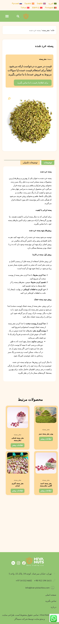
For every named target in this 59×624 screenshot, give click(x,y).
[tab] (47, 162)
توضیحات (48, 162)
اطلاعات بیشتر (45, 439)
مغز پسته (46, 30)
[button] (18, 16)
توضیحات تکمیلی (30, 162)
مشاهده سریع (46, 424)
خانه (52, 30)
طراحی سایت (8, 615)
